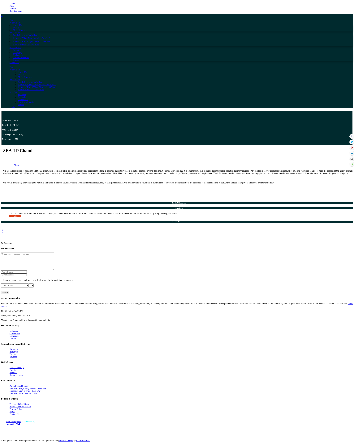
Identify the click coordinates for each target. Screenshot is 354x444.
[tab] (177, 203)
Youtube (13, 357)
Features (13, 8)
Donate (12, 3)
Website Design (66, 440)
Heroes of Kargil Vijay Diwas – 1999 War (28, 388)
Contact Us (14, 414)
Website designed (13, 421)
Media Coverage (17, 367)
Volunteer (14, 331)
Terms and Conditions (19, 404)
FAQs (12, 6)
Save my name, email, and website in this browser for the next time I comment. (38, 280)
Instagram (14, 352)
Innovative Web (83, 440)
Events (12, 370)
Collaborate (15, 333)
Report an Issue (16, 11)
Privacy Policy (16, 409)
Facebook (14, 349)
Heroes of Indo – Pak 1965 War (23, 393)
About (16, 165)
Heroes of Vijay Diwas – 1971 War (25, 391)
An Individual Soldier (19, 386)
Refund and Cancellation (20, 406)
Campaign (14, 336)
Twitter (13, 354)
